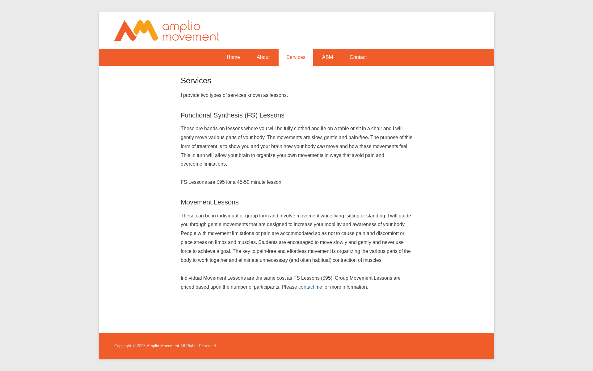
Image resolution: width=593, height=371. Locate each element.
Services (295, 57)
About (263, 57)
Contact (358, 57)
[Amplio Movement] (166, 30)
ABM (327, 57)
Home (233, 57)
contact (306, 287)
